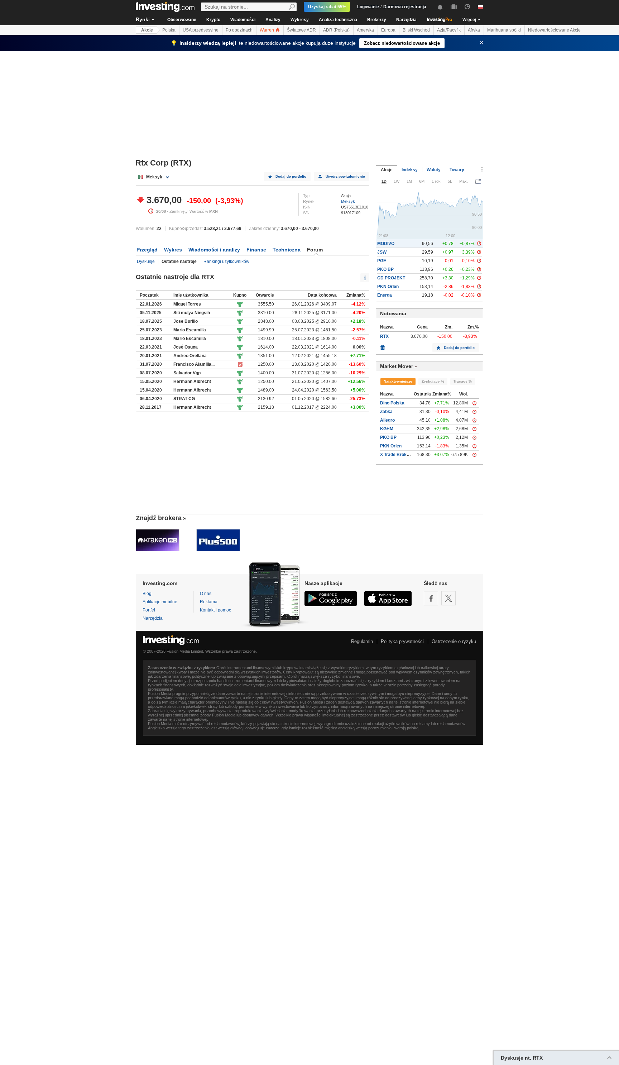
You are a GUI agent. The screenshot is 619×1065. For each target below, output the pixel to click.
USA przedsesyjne (201, 30)
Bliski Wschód (416, 30)
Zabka (386, 411)
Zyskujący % (433, 381)
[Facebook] (431, 598)
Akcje (147, 30)
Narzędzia (406, 19)
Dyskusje (146, 261)
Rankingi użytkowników (226, 261)
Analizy (272, 19)
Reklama (208, 601)
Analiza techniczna (338, 19)
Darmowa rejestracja (404, 6)
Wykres (173, 250)
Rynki (143, 19)
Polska (169, 30)
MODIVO (385, 243)
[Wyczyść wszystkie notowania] (382, 345)
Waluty (434, 169)
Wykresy (300, 19)
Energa (384, 295)
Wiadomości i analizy (214, 250)
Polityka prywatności (402, 641)
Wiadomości (242, 19)
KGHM (386, 428)
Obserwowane (181, 19)
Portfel (149, 610)
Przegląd (147, 250)
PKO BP (385, 269)
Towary (457, 169)
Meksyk (348, 201)
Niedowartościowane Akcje (554, 30)
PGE (381, 260)
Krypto (213, 19)
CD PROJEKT (391, 277)
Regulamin (362, 641)
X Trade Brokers (396, 454)
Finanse (256, 250)
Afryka (474, 30)
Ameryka (365, 30)
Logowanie (368, 6)
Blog (147, 593)
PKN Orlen (388, 286)
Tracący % (463, 381)
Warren (267, 30)
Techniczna (287, 250)
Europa (388, 30)
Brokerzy (376, 19)
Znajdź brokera (159, 518)
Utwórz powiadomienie (345, 176)
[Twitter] (448, 598)
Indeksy (410, 169)
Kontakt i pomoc (215, 610)
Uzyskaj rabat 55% (327, 6)
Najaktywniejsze (398, 381)
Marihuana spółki (504, 30)
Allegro (387, 420)
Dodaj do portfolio (290, 176)
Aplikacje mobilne (160, 601)
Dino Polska (392, 403)
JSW (382, 252)
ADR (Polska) (336, 30)
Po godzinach (239, 30)
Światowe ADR (301, 30)
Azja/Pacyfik (449, 30)
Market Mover (396, 366)
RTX (384, 336)
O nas (205, 593)
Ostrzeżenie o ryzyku (454, 641)
